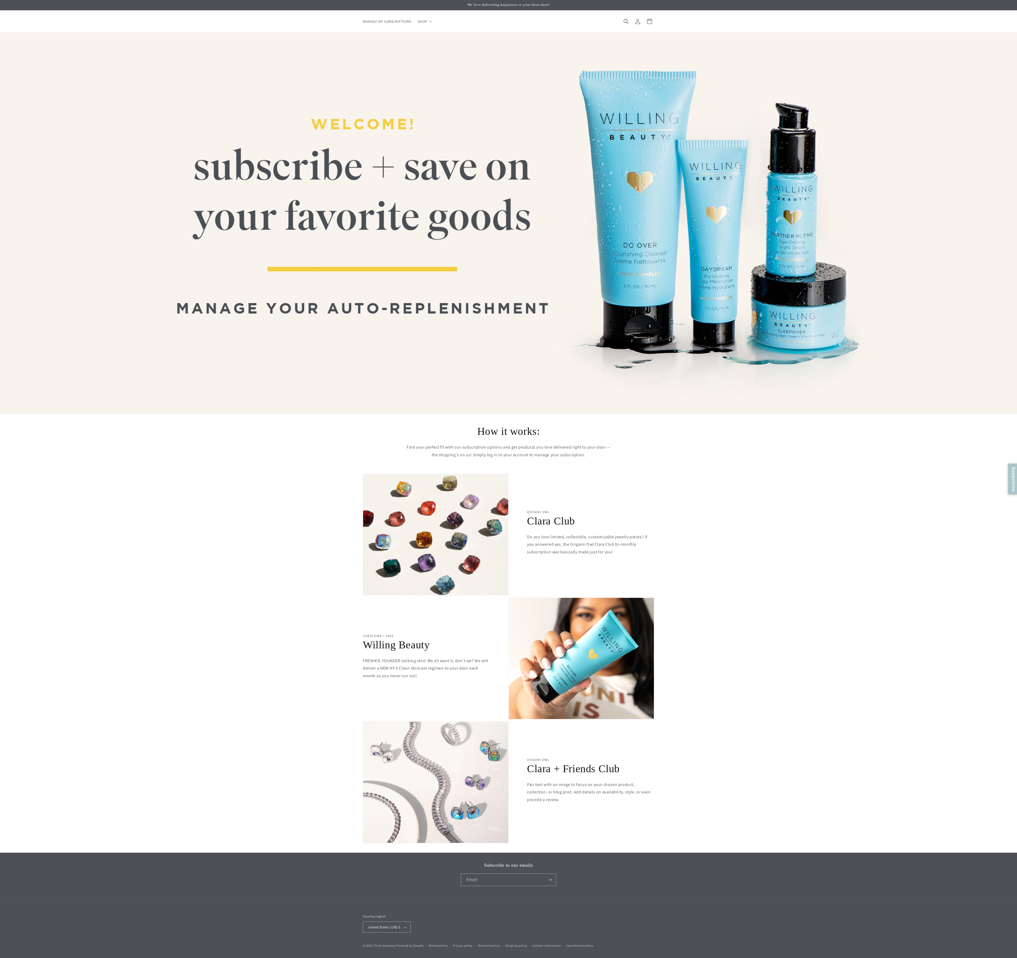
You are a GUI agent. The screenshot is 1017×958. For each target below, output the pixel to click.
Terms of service (489, 945)
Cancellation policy (579, 945)
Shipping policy (516, 945)
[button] (424, 21)
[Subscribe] (550, 880)
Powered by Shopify (410, 946)
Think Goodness (385, 946)
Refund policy (438, 945)
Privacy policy (462, 945)
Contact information (546, 945)
